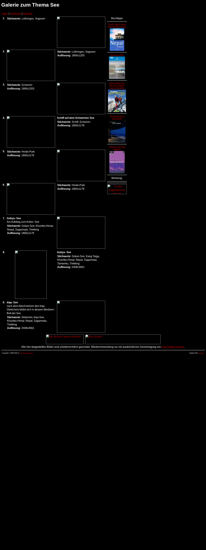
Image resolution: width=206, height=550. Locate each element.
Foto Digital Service (173, 346)
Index (5, 13)
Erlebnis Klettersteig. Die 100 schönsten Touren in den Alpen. (117, 85)
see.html (201, 353)
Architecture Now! (117, 55)
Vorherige (15, 13)
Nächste (28, 13)
